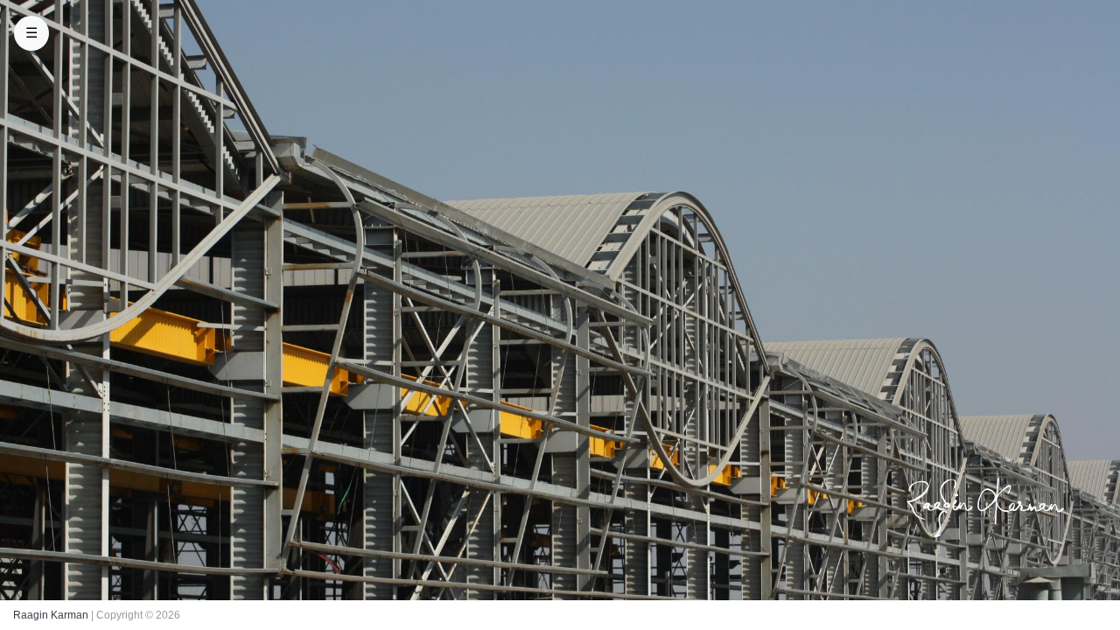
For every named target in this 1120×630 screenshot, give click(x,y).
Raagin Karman (50, 615)
